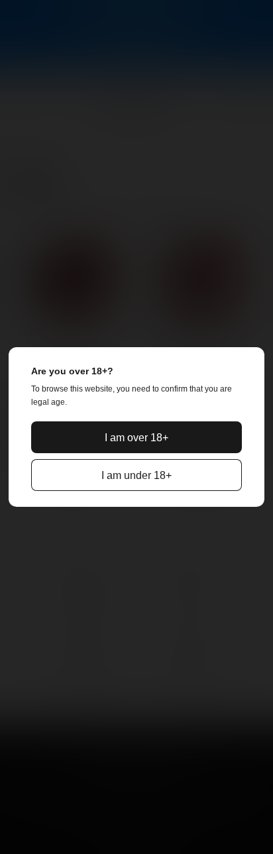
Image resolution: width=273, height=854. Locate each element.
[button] (136, 437)
